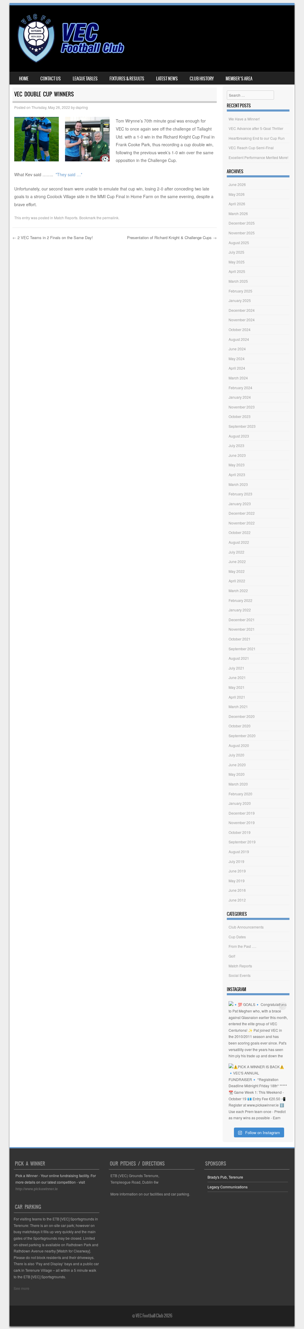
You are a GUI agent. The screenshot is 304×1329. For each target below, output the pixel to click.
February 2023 (240, 493)
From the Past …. (242, 946)
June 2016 (237, 890)
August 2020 (239, 745)
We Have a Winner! (244, 118)
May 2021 (237, 687)
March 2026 (238, 213)
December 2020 (242, 716)
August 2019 (239, 851)
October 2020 (240, 725)
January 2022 (240, 609)
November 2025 (242, 232)
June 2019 (237, 870)
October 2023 (240, 416)
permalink (110, 217)
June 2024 (237, 348)
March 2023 (238, 484)
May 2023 (237, 464)
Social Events (240, 975)
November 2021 (242, 629)
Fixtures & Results (127, 78)
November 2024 (242, 319)
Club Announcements (246, 926)
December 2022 (242, 513)
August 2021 (239, 658)
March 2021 (238, 706)
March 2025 (238, 281)
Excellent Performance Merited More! (258, 157)
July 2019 (236, 861)
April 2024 (237, 368)
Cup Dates (237, 936)
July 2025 (236, 252)
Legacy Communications (228, 1186)
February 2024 (240, 387)
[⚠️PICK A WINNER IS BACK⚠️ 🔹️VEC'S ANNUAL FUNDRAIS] (258, 1093)
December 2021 (242, 619)
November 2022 (242, 522)
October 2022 (240, 532)
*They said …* (69, 174)
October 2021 (240, 638)
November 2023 (242, 406)
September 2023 (242, 426)
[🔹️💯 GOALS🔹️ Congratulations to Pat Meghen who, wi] (258, 1030)
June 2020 (237, 764)
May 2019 (237, 880)
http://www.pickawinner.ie (36, 1188)
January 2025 (240, 300)
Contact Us (50, 78)
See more (21, 1288)
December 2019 (242, 812)
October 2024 (240, 329)
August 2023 (239, 435)
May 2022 (237, 571)
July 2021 (236, 667)
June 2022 (237, 561)
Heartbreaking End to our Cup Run (257, 138)
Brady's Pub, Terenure (225, 1176)
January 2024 (240, 397)
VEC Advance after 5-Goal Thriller (256, 128)
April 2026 (237, 203)
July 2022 (236, 551)
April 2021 (237, 697)
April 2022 (237, 580)
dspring (82, 107)
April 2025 (237, 271)
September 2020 (242, 735)
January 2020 (240, 803)
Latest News (167, 78)
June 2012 (237, 899)
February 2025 (240, 290)
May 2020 (237, 774)
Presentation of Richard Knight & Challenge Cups (172, 237)
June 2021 (237, 677)
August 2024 (239, 339)
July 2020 (236, 754)
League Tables (85, 78)
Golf (232, 955)
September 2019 (242, 841)
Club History (202, 78)
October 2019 (240, 832)
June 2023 (237, 455)
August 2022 (239, 542)
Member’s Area (239, 78)
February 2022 (240, 600)
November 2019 (242, 822)
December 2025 (242, 222)
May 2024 (237, 358)
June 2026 (237, 184)
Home (23, 78)
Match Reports (65, 217)
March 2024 (238, 377)
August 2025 (239, 242)
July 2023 (236, 445)
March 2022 (238, 590)
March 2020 (238, 783)
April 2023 (237, 474)
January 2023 (240, 503)
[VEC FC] (70, 63)
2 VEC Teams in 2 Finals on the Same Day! (52, 237)
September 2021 (242, 648)
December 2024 (242, 310)
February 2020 (240, 793)
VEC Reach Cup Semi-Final (251, 147)
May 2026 (237, 194)
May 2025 (237, 261)
